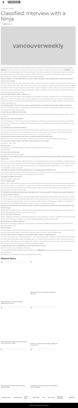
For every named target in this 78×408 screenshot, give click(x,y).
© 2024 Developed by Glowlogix (39, 405)
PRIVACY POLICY (51, 397)
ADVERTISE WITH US (6, 397)
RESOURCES (71, 397)
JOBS (44, 397)
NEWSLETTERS (35, 397)
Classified (67, 70)
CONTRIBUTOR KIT (17, 397)
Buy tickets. (41, 250)
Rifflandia (3, 70)
